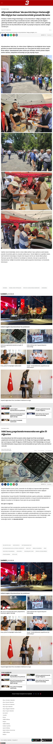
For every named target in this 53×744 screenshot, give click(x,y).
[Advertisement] (26, 275)
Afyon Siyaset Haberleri (8, 702)
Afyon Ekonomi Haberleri (8, 704)
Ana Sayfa (5, 713)
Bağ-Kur (29, 548)
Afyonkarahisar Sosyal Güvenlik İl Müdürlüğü (14, 548)
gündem (5, 287)
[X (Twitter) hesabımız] (36, 694)
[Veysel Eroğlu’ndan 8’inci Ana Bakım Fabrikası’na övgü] (26, 384)
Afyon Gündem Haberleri (9, 700)
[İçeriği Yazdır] (16, 35)
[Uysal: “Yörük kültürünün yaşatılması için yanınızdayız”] (39, 357)
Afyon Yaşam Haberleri (8, 711)
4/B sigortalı (16, 545)
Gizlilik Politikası (6, 719)
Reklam (4, 734)
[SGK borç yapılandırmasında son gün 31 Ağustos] (13, 336)
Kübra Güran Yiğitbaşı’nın (15, 287)
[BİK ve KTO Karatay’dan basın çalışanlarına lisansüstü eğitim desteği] (5, 414)
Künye (4, 717)
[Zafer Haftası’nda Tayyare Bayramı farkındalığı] (39, 336)
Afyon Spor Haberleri (7, 706)
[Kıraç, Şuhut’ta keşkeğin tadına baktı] (13, 357)
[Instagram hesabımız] (38, 694)
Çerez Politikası (6, 728)
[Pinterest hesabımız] (40, 694)
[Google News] (49, 35)
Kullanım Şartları (6, 726)
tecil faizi (15, 554)
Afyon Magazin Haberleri (8, 708)
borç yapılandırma (37, 548)
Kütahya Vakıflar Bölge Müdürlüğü (31, 287)
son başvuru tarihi (29, 551)
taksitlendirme (7, 554)
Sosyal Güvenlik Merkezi (41, 551)
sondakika (44, 287)
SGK (45, 548)
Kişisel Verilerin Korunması (9, 730)
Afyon (50, 30)
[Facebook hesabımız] (33, 694)
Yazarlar (5, 715)
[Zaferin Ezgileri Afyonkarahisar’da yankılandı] (26, 310)
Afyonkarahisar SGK (26, 545)
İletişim (4, 721)
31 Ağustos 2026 (7, 545)
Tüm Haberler (41, 450)
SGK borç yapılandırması (9, 551)
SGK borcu (19, 551)
